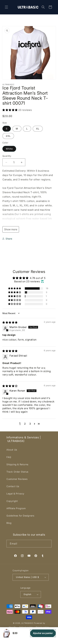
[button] (6, 7)
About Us (11, 449)
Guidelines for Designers (20, 515)
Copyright (12, 501)
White (9, 148)
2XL (8, 136)
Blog (8, 523)
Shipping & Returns (17, 464)
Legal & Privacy (15, 493)
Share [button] (9, 238)
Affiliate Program (16, 508)
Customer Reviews (17, 479)
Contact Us (12, 486)
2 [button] (25, 423)
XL (37, 128)
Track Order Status (17, 471)
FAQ (8, 457)
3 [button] (30, 423)
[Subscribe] (47, 543)
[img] (10, 322)
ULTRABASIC (27, 623)
